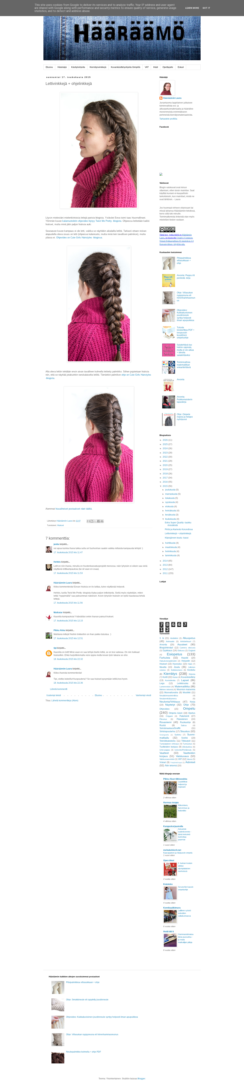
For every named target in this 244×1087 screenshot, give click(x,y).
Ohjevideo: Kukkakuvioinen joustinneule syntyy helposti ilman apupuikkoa (185, 315)
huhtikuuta (170, 543)
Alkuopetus (189, 638)
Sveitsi (184, 738)
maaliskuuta (171, 547)
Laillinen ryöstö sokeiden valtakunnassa (184, 913)
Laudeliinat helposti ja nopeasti (182, 784)
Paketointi (184, 716)
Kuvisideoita (170, 680)
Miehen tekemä (166, 689)
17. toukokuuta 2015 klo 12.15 (68, 620)
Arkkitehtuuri (185, 641)
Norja (192, 702)
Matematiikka (182, 686)
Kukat (175, 677)
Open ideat (168, 860)
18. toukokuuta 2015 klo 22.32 (68, 659)
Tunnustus (187, 744)
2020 (165, 465)
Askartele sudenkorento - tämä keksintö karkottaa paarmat (184, 834)
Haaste (184, 658)
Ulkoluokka (187, 747)
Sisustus (185, 731)
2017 (165, 478)
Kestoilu (191, 670)
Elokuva (181, 650)
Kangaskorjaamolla (173, 826)
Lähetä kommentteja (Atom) (64, 700)
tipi (55, 648)
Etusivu (49, 67)
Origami (169, 716)
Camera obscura (187, 648)
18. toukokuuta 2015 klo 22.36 (68, 683)
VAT (147, 67)
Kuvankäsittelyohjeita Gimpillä (125, 67)
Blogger (141, 1078)
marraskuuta (171, 494)
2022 (165, 457)
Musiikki (187, 692)
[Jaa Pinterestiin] (102, 521)
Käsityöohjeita (78, 67)
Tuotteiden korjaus (169, 747)
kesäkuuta (170, 514)
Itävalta (163, 667)
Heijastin (185, 661)
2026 (165, 440)
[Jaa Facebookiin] (98, 521)
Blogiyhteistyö (166, 647)
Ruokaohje (185, 722)
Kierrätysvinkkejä (98, 67)
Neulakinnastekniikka (169, 695)
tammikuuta (171, 555)
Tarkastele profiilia (168, 119)
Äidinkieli (190, 762)
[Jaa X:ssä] (95, 521)
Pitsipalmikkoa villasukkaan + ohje (184, 260)
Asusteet (182, 644)
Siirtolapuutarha (167, 731)
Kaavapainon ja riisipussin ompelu (177, 853)
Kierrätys (170, 674)
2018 (165, 473)
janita (56, 544)
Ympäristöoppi (176, 762)
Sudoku (178, 735)
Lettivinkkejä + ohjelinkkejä (178, 533)
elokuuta (169, 506)
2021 (165, 461)
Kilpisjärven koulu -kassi (176, 538)
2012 (165, 569)
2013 (165, 565)
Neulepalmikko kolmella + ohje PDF (83, 1052)
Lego (162, 683)
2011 (165, 573)
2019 (165, 469)
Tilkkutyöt (185, 741)
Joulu (177, 667)
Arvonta (180, 379)
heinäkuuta (171, 510)
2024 (165, 448)
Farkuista (165, 657)
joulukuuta (170, 489)
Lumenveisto (165, 687)
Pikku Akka (59, 630)
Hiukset (60, 525)
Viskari (163, 762)
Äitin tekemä (171, 765)
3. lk (162, 638)
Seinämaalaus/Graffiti (170, 728)
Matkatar (58, 612)
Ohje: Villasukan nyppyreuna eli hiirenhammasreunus (186, 296)
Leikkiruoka (182, 683)
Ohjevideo (165, 709)
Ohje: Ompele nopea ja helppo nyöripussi (185, 417)
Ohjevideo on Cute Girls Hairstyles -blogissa (79, 237)
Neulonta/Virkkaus (170, 701)
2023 (165, 452)
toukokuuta (170, 519)
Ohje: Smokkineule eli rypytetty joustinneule (87, 999)
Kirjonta (192, 674)
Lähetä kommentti (58, 689)
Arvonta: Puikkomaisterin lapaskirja (184, 399)
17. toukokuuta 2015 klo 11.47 (68, 552)
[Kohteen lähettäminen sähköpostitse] (88, 521)
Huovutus (177, 664)
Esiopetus (174, 654)
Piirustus (163, 719)
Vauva (189, 759)
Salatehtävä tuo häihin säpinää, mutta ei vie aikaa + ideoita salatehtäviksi (185, 350)
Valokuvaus (182, 756)
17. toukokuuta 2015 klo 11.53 (68, 573)
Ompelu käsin (176, 713)
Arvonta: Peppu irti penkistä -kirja (186, 276)
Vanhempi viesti (143, 695)
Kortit (165, 677)
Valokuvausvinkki (167, 759)
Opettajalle (168, 67)
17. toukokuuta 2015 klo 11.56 (68, 603)
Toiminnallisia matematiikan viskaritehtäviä (184, 365)
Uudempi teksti (53, 695)
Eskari (181, 67)
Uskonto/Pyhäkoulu (183, 750)
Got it (206, 8)
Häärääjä (62, 67)
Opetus (191, 713)
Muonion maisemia (186, 689)
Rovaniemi (165, 722)
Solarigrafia (164, 735)
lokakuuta (170, 498)
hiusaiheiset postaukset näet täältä (74, 508)
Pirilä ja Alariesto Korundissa (179, 529)
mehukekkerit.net (172, 850)
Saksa (183, 725)
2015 (165, 486)
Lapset (185, 680)
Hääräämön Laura (63, 583)
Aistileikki (174, 638)
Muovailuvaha (171, 692)
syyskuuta (170, 502)
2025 (165, 444)
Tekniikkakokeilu (168, 741)
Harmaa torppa (171, 802)
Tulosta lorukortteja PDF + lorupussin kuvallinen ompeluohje (185, 332)
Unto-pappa (165, 750)
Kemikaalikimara (172, 908)
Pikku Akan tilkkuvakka (175, 779)
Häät (155, 67)
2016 (165, 482)
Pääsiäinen (182, 719)
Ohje (186, 704)
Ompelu (189, 708)
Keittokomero (176, 670)
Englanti (191, 650)
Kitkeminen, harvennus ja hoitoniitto (183, 808)
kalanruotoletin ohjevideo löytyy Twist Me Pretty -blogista (91, 221)
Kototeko (168, 884)
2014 (165, 561)
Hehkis (57, 562)
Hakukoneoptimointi (168, 661)
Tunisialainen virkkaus (169, 744)
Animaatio (170, 641)
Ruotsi (163, 725)
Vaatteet (164, 752)
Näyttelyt (170, 704)
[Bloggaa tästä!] (92, 521)
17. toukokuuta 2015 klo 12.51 (68, 638)
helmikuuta (170, 551)
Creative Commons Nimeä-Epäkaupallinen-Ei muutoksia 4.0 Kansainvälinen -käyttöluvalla (177, 240)
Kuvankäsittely (188, 677)
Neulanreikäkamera (168, 699)
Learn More (192, 8)
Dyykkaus (167, 650)
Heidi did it (168, 931)
